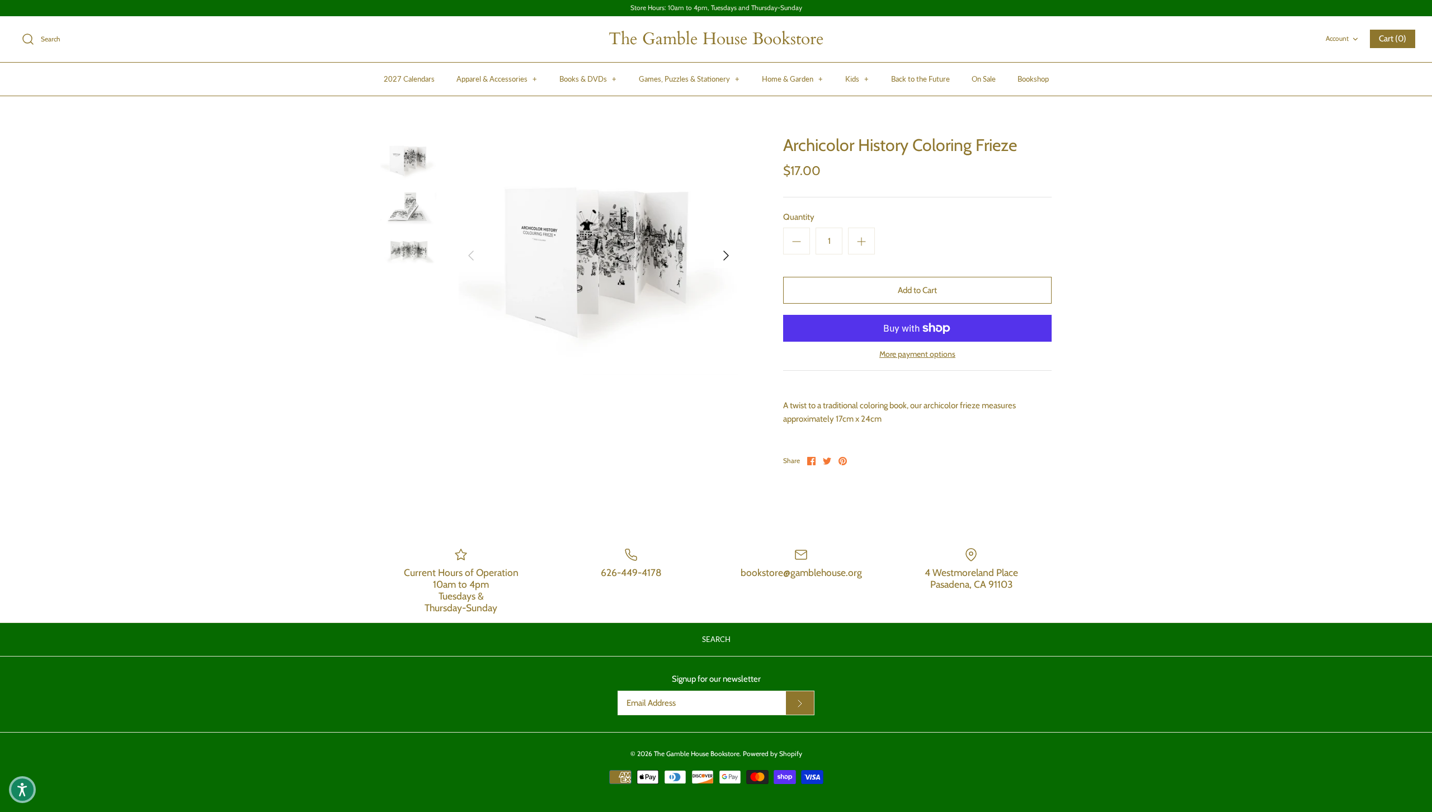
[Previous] (471, 255)
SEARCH (716, 639)
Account (1337, 38)
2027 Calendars (409, 78)
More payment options (917, 354)
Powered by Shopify (772, 753)
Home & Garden (792, 78)
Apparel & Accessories (496, 78)
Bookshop (1033, 78)
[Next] (726, 255)
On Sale (984, 78)
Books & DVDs (587, 78)
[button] (22, 789)
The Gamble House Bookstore (696, 753)
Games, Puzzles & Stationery (689, 78)
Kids (857, 78)
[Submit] (800, 703)
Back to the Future (920, 78)
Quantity (798, 217)
